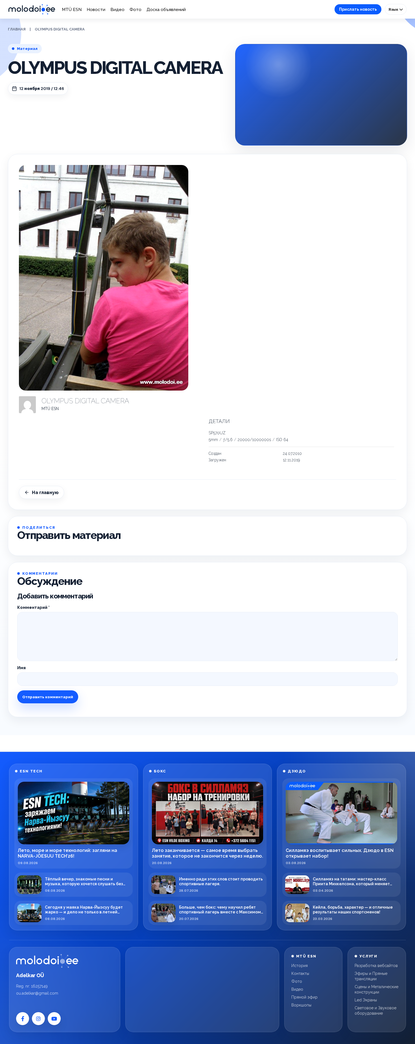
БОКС (160, 771)
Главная (17, 29)
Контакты (300, 973)
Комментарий (33, 607)
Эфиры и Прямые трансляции (371, 976)
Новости (96, 9)
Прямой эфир (304, 997)
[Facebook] (22, 1018)
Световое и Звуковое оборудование (375, 1011)
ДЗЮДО (297, 771)
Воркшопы (301, 1005)
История (299, 965)
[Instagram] (38, 1018)
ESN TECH (31, 771)
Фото (135, 9)
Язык (393, 9)
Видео (117, 9)
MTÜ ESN (72, 9)
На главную (45, 492)
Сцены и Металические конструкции (376, 989)
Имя (21, 668)
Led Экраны (366, 1000)
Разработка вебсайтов (376, 965)
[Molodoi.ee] (47, 961)
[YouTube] (54, 1018)
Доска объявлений (166, 9)
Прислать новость (358, 9)
